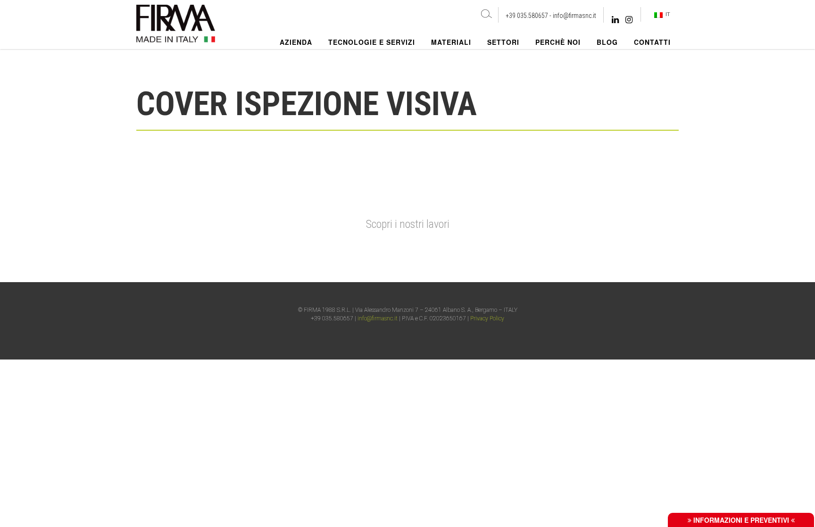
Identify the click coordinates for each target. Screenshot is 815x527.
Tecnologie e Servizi (371, 42)
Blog (607, 42)
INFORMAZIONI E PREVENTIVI (741, 520)
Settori (503, 42)
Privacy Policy (487, 318)
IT (666, 14)
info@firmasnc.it (574, 15)
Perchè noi (558, 42)
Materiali (451, 42)
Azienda (296, 42)
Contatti (652, 42)
